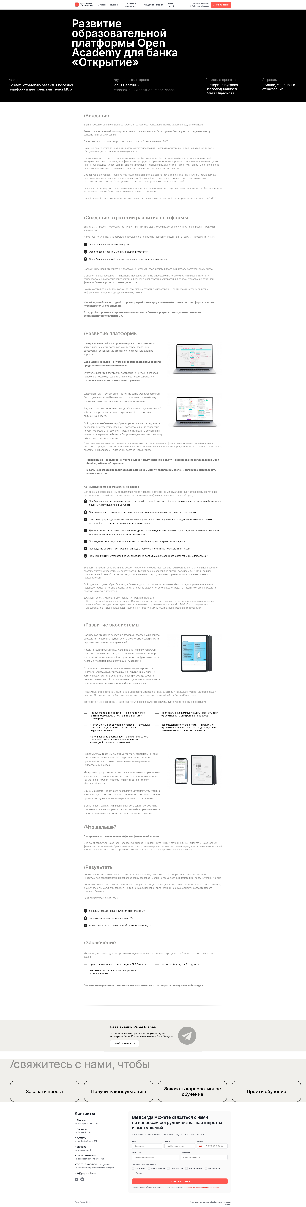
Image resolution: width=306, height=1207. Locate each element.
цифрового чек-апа (153, 691)
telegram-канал (143, 649)
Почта (167, 1141)
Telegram (103, 1164)
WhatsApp (103, 1167)
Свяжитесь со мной (180, 1181)
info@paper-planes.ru (199, 6)
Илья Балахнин (126, 85)
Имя (134, 1141)
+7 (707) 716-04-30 (86, 1164)
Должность (186, 1153)
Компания (136, 1153)
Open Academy (147, 178)
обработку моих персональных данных (202, 1187)
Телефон (201, 1141)
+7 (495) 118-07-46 (201, 3)
